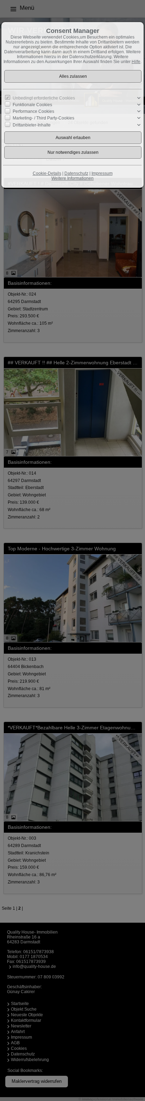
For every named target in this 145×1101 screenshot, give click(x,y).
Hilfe (136, 61)
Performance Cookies (33, 111)
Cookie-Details (47, 173)
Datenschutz (76, 173)
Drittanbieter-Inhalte (32, 124)
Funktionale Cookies (32, 104)
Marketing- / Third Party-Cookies (43, 118)
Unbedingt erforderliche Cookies (44, 98)
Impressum (102, 173)
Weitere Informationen (72, 178)
